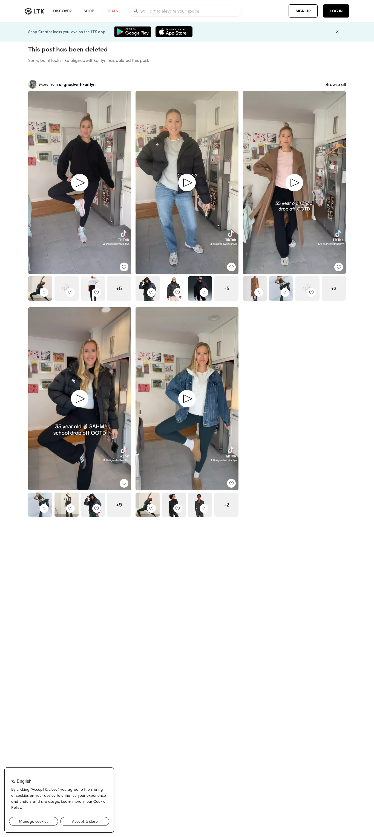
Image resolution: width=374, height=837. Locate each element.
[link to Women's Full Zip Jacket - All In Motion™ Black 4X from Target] (174, 505)
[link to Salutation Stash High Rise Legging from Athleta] (40, 288)
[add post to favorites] (124, 267)
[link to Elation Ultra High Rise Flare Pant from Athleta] (281, 288)
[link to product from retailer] (66, 288)
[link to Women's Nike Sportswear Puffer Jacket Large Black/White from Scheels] (174, 288)
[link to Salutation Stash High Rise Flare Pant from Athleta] (66, 505)
